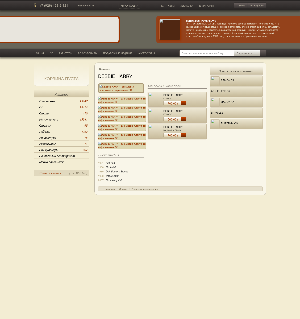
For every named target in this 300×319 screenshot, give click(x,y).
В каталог (104, 69)
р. (172, 103)
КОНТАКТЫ (167, 5)
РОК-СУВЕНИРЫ (87, 53)
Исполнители (63, 119)
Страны (63, 125)
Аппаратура (63, 137)
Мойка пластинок (51, 162)
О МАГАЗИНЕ (207, 5)
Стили (63, 113)
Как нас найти (86, 5)
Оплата (123, 188)
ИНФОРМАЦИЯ (129, 5)
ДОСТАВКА (186, 5)
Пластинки (63, 101)
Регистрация (257, 5)
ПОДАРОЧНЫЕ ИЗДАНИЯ (117, 53)
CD (51, 53)
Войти (241, 5)
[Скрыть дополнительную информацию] (291, 29)
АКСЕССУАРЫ (146, 53)
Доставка (110, 188)
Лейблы (63, 131)
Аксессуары (63, 144)
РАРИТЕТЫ (65, 53)
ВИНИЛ (39, 53)
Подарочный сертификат (57, 156)
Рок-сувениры (63, 150)
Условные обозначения (144, 188)
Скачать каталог (63, 173)
